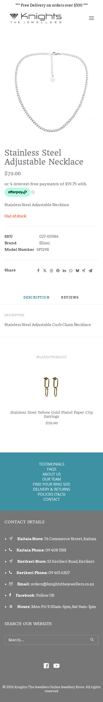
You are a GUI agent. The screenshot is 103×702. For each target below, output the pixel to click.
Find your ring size (51, 484)
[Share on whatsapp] (71, 271)
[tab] (70, 299)
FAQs (51, 469)
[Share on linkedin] (64, 271)
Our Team (51, 479)
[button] (91, 18)
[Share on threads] (51, 271)
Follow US (45, 595)
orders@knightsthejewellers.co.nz (62, 584)
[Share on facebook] (38, 271)
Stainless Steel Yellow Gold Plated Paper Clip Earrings (51, 414)
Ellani (44, 243)
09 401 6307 (59, 573)
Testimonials (51, 463)
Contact (51, 499)
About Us (51, 474)
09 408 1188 (56, 550)
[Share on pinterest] (58, 271)
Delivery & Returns (51, 489)
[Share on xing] (84, 271)
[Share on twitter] (45, 271)
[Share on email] (90, 271)
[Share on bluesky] (77, 271)
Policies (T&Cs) (51, 494)
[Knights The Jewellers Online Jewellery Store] (35, 18)
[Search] (51, 640)
